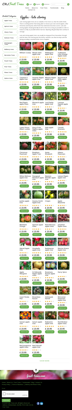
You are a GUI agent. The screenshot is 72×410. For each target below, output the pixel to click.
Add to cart (24, 62)
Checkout (46, 4)
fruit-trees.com (36, 376)
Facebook (38, 403)
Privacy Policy (6, 384)
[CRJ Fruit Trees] (13, 3)
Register (38, 4)
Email (3, 388)
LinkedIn (41, 403)
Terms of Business (17, 384)
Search (68, 4)
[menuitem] (10, 20)
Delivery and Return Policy (33, 384)
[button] (20, 57)
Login (30, 4)
